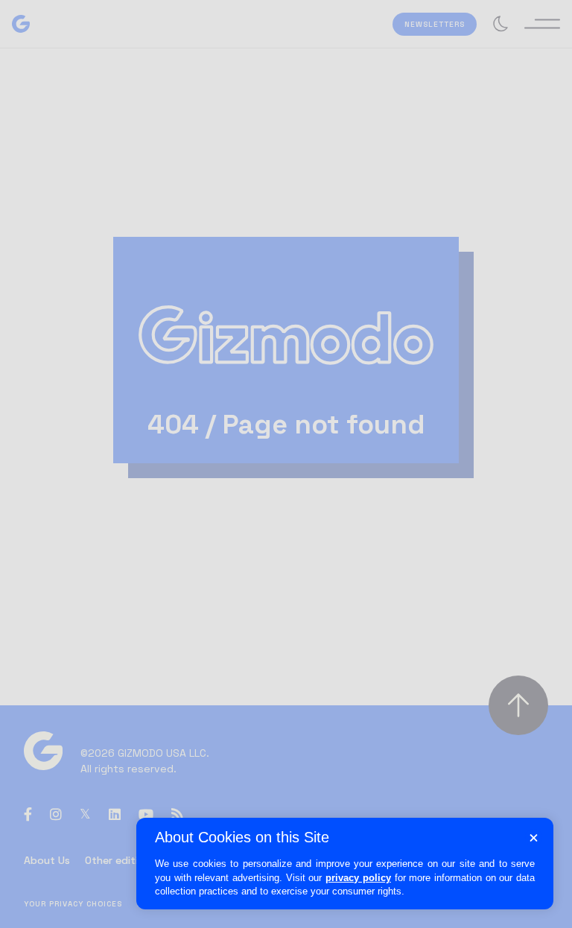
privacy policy (358, 877)
